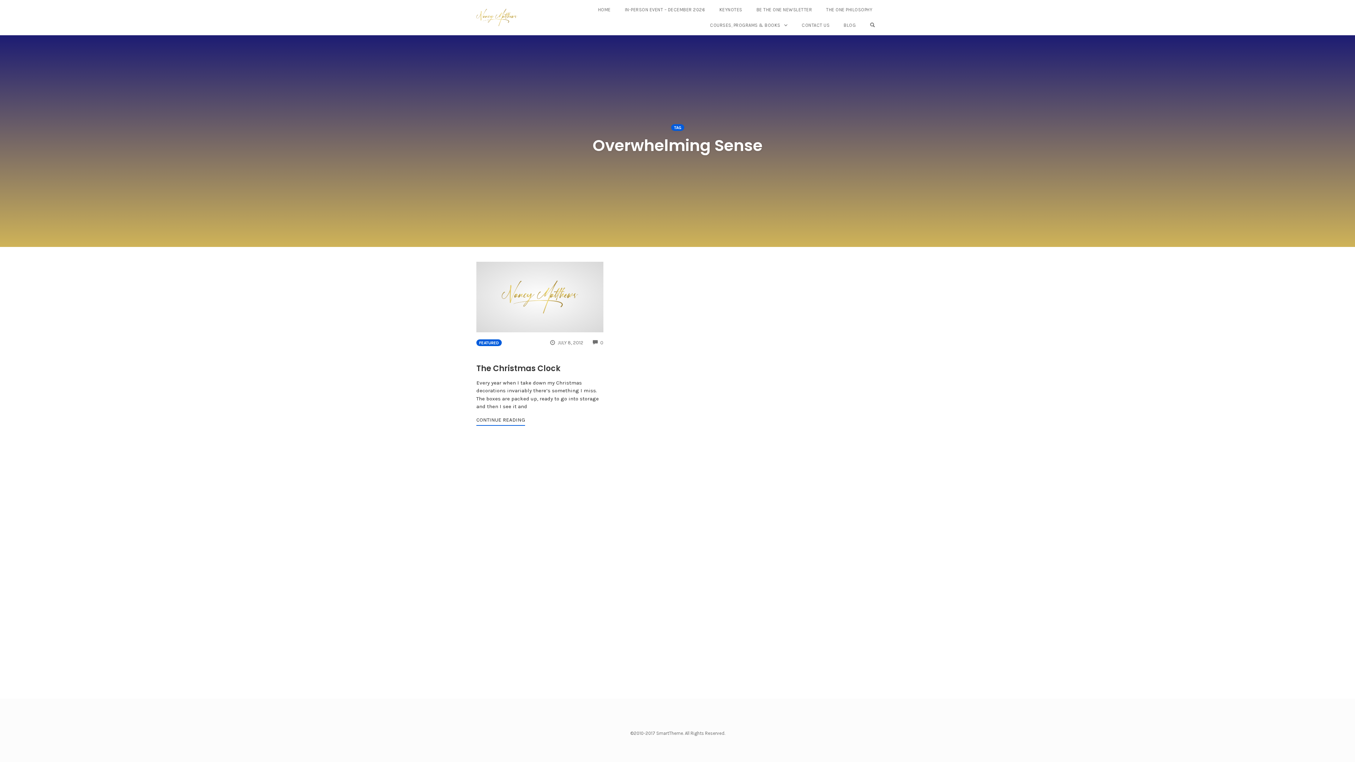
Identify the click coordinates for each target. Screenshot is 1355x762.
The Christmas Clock (518, 368)
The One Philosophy (849, 9)
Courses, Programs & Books (745, 25)
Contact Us (816, 25)
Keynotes (730, 9)
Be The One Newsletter (784, 9)
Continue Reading (500, 420)
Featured (489, 342)
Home (604, 9)
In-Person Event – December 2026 (665, 9)
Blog (850, 25)
